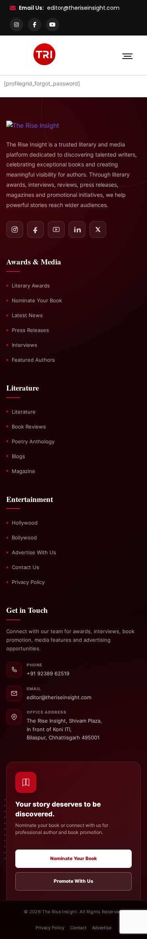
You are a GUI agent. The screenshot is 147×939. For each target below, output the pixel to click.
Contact (78, 927)
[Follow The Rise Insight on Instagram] (14, 229)
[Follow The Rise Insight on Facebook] (35, 229)
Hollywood (25, 522)
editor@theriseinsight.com (83, 8)
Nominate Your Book (37, 300)
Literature (24, 412)
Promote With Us (73, 881)
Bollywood (24, 537)
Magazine (23, 471)
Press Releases (30, 330)
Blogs (18, 456)
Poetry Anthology (33, 441)
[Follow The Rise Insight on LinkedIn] (77, 229)
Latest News (27, 315)
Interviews (24, 345)
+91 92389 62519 (48, 673)
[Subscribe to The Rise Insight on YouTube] (56, 229)
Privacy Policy (28, 582)
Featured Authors (33, 360)
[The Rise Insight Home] (41, 125)
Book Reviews (29, 426)
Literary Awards (31, 285)
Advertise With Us (34, 552)
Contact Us (25, 567)
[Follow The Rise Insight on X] (97, 229)
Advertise (101, 927)
